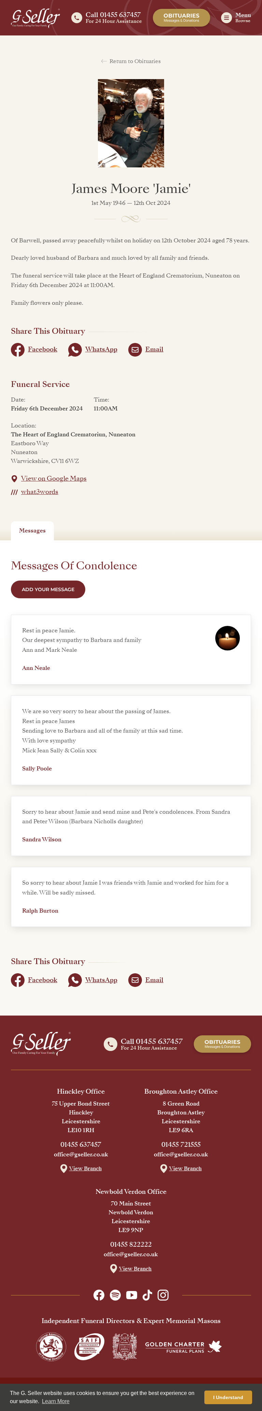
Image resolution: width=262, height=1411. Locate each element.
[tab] (32, 530)
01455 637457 (80, 1145)
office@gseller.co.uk (81, 1154)
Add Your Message (48, 589)
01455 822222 (131, 1245)
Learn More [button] (56, 1401)
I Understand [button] (228, 1397)
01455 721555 (181, 1145)
